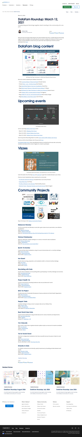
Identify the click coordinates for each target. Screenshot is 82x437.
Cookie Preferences (35, 431)
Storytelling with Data (25, 273)
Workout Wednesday (25, 241)
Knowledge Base (69, 404)
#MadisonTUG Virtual (32, 131)
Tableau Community (10, 11)
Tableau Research (25, 410)
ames (26, 265)
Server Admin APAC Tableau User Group (48, 137)
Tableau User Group (30, 128)
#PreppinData (25, 306)
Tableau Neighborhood (42, 415)
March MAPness (27, 276)
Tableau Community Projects (35, 221)
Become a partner (56, 406)
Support (68, 402)
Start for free (67, 7)
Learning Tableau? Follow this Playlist (30, 82)
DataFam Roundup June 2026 (66, 389)
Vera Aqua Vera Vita (35, 342)
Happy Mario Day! (23, 181)
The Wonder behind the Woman (26, 179)
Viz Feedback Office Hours (24, 142)
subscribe (39, 174)
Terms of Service (9, 431)
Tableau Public (40, 404)
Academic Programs (41, 417)
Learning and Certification (71, 406)
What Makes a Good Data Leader (28, 96)
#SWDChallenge (25, 274)
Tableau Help (69, 408)
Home (3, 11)
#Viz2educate (25, 328)
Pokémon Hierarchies (30, 308)
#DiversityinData (25, 352)
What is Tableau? (26, 402)
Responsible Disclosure (26, 431)
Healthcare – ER (27, 319)
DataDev (39, 410)
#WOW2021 (24, 242)
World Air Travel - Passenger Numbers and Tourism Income (32, 186)
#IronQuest (24, 264)
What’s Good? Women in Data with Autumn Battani (32, 88)
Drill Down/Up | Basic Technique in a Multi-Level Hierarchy (34, 90)
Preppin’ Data (24, 305)
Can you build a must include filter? (30, 244)
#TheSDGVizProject (26, 296)
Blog (5, 11)
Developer (21, 428)
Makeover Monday (25, 230)
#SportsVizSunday (26, 253)
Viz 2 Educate (22, 323)
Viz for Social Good (24, 334)
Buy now (76, 7)
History (24, 329)
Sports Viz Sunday (25, 251)
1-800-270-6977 (71, 3)
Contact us (64, 3)
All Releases (68, 410)
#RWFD (23, 317)
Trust (13, 428)
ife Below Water (32, 297)
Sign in (77, 3)
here (27, 42)
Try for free (9, 405)
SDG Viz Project (24, 294)
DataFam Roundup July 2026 (40, 389)
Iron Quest (23, 262)
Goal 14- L (26, 297)
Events (38, 419)
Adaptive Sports (27, 254)
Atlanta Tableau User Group (33, 133)
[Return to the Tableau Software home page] (6, 2)
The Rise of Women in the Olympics (27, 183)
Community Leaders (41, 408)
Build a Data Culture (26, 406)
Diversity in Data (23, 346)
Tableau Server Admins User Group (34, 135)
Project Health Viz (25, 284)
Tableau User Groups (41, 406)
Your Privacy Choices (8, 433)
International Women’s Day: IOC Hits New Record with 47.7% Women (38, 233)
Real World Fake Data (25, 312)
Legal (3, 431)
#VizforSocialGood (26, 340)
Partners (55, 402)
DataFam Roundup (17, 11)
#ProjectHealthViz (26, 285)
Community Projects (41, 412)
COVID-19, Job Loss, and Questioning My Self (31, 94)
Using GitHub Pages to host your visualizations (31, 86)
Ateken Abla (24, 31)
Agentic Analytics (25, 404)
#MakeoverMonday (26, 231)
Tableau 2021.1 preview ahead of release (31, 92)
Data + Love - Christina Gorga (29, 84)
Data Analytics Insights (26, 408)
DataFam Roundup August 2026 (15, 389)
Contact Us (24, 412)
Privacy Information (16, 431)
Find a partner (56, 404)
